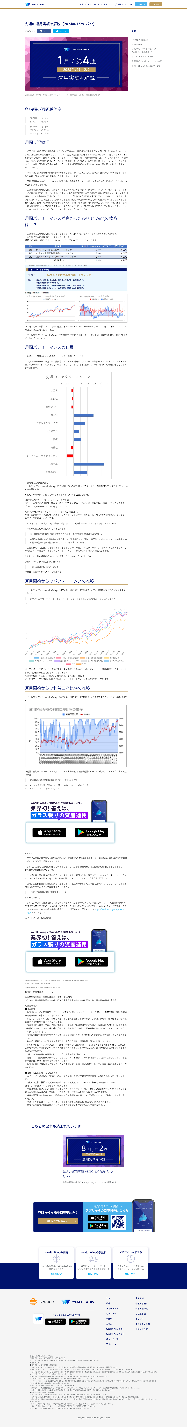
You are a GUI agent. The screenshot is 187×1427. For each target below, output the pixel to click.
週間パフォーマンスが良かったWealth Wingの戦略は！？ (144, 50)
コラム (130, 4)
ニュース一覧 (112, 1339)
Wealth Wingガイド (115, 1334)
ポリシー (139, 1319)
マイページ (141, 4)
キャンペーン (108, 4)
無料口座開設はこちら (58, 1221)
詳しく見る (93, 1274)
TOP (108, 1298)
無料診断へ (56, 1274)
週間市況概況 (137, 44)
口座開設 (156, 4)
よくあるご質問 (142, 1324)
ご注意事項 (140, 1314)
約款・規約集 (141, 1309)
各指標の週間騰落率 (140, 40)
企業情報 (139, 1298)
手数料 (120, 4)
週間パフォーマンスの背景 (142, 56)
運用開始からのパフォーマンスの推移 (147, 61)
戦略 (81, 4)
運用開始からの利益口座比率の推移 (146, 66)
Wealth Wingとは (114, 1329)
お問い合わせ (141, 1329)
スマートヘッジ (93, 4)
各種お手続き (141, 1303)
